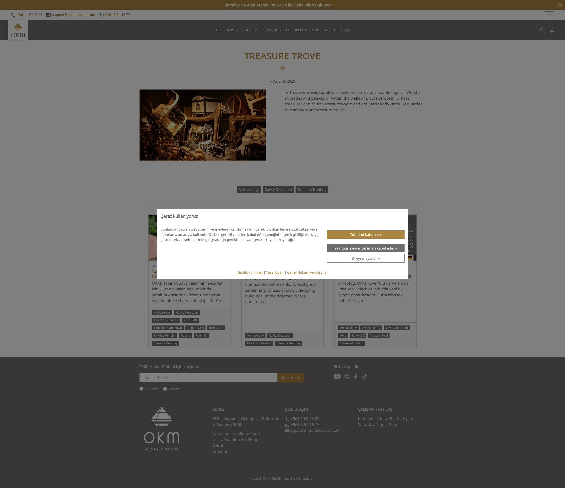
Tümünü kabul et (364, 234)
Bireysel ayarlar (364, 258)
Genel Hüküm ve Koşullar (307, 272)
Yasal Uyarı (275, 272)
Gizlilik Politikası (250, 272)
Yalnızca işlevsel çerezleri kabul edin (364, 248)
